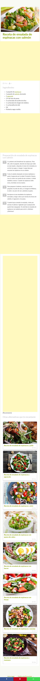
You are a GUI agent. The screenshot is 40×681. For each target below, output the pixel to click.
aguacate (10, 96)
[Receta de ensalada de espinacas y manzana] (20, 655)
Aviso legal (10, 676)
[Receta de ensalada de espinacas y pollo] (20, 443)
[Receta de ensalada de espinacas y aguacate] (20, 472)
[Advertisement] (20, 61)
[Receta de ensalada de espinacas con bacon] (20, 564)
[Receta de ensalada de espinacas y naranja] (20, 626)
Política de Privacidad (25, 676)
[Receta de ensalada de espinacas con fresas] (20, 595)
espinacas (18, 92)
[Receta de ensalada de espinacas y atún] (20, 503)
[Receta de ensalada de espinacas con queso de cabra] (20, 532)
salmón (17, 94)
